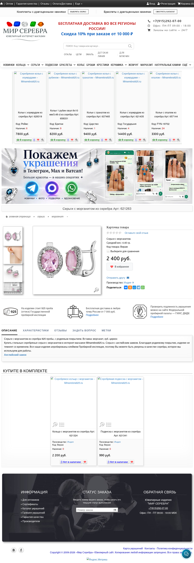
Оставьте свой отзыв (136, 233)
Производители (31, 521)
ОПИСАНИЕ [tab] (9, 330)
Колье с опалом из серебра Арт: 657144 (165, 114)
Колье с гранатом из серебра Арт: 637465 (97, 114)
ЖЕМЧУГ (134, 65)
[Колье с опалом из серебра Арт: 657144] (165, 90)
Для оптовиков (30, 499)
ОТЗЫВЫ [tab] (60, 330)
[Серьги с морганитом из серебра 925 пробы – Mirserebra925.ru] (13, 287)
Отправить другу (116, 277)
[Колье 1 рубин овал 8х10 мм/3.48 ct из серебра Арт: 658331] (63, 90)
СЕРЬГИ (35, 65)
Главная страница (19, 216)
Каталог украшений (33, 508)
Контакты (150, 548)
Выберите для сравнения (124, 251)
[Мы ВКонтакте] (14, 552)
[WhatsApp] (143, 287)
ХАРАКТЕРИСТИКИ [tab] (36, 330)
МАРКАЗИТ (146, 65)
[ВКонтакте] (126, 287)
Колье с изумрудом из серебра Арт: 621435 (131, 114)
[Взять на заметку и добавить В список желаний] (85, 462)
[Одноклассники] (130, 287)
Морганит (58, 216)
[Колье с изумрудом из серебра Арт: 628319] (29, 90)
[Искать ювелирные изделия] (130, 46)
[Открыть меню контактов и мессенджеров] (186, 553)
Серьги (41, 216)
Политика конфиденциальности (174, 548)
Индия (128, 282)
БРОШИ (91, 65)
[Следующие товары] (183, 94)
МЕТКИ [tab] (106, 330)
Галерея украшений (33, 512)
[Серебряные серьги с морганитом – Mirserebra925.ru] (13, 236)
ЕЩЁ (184, 65)
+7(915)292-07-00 (167, 21)
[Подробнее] (33, 140)
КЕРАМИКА (117, 65)
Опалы (68, 54)
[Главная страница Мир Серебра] (2, 3)
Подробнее (92, 315)
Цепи (79, 54)
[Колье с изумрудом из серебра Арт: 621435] (131, 90)
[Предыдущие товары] (10, 94)
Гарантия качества (26, 3)
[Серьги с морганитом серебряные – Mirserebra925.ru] (13, 254)
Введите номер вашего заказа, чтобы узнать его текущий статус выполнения (97, 501)
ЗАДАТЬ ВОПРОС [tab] (84, 330)
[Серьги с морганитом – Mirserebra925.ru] (13, 272)
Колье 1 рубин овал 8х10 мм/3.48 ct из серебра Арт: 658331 (63, 114)
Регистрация (168, 3)
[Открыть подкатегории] (28, 64)
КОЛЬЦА (21, 65)
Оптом (9, 3)
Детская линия (103, 54)
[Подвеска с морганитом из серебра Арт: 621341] (120, 403)
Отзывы (44, 3)
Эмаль (90, 54)
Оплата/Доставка (62, 3)
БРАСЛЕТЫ (66, 65)
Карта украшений (133, 548)
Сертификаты (30, 504)
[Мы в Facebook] (21, 552)
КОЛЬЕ (81, 65)
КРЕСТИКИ (103, 65)
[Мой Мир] (134, 287)
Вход (152, 3)
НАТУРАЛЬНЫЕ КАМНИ (168, 65)
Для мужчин (124, 54)
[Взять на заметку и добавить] (37, 140)
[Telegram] (138, 287)
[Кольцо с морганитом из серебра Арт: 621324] (73, 403)
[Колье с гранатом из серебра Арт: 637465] (97, 90)
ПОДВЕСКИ (51, 65)
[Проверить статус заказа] (115, 510)
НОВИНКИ (8, 65)
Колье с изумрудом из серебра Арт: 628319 (29, 114)
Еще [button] (78, 3)
